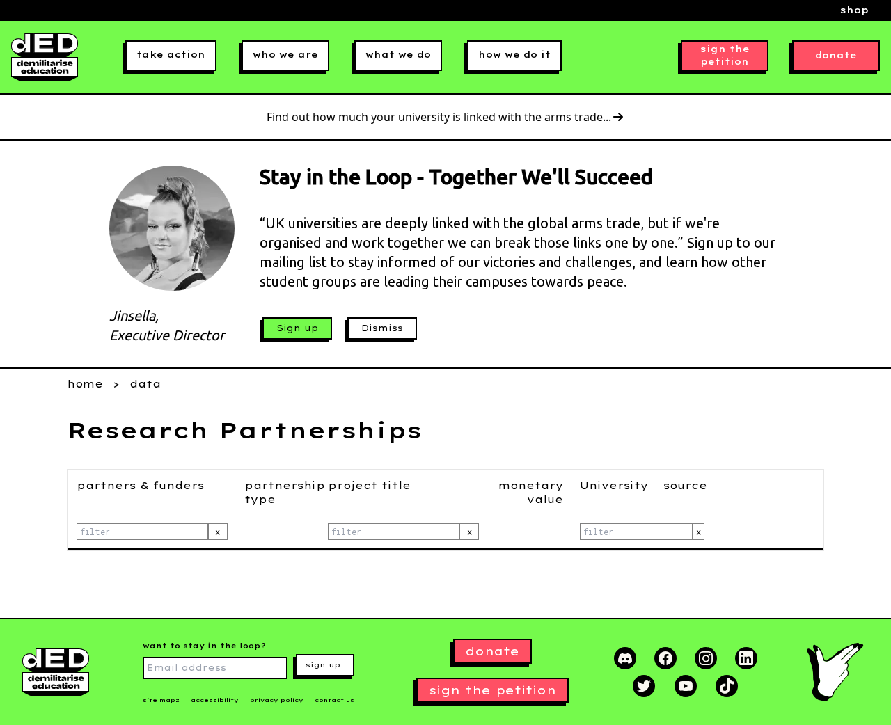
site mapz (161, 699)
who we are (285, 54)
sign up (323, 664)
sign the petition (725, 55)
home (85, 384)
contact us (334, 699)
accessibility (215, 699)
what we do (398, 54)
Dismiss (382, 328)
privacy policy (276, 699)
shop (854, 10)
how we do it (514, 54)
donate (836, 55)
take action (170, 54)
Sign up (297, 328)
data (145, 384)
